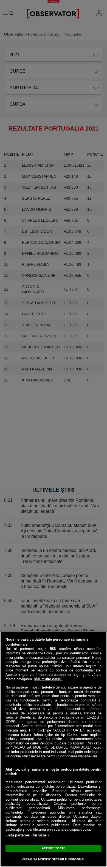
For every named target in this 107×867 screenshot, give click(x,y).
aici (23, 730)
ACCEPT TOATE (53, 848)
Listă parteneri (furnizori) (27, 835)
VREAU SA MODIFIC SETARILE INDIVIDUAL (53, 859)
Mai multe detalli (48, 679)
